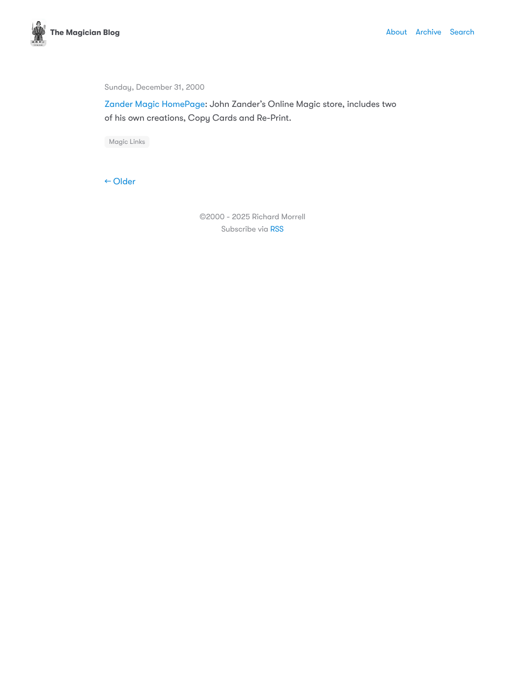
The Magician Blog (85, 32)
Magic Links (127, 142)
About (396, 32)
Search (462, 32)
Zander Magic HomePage (155, 104)
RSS (277, 229)
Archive (428, 32)
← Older (120, 182)
